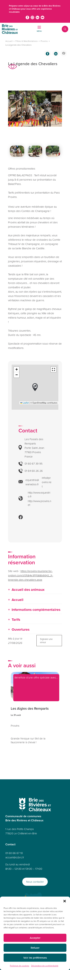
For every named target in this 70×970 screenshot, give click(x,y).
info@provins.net (47, 482)
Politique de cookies (19, 965)
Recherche (62, 29)
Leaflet (25, 402)
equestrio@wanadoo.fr (32, 482)
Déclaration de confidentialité (44, 965)
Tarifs (16, 619)
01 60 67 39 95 (34, 463)
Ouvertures (20, 629)
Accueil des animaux (28, 589)
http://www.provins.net (39, 503)
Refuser (35, 948)
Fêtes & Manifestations (26, 41)
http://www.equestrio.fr (39, 494)
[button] (64, 901)
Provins (44, 41)
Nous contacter (35, 882)
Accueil (9, 41)
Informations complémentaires (36, 609)
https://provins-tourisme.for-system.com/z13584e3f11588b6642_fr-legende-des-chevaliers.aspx (30, 575)
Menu (39, 31)
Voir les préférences (35, 958)
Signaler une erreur (46, 640)
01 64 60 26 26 (34, 471)
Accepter (35, 938)
